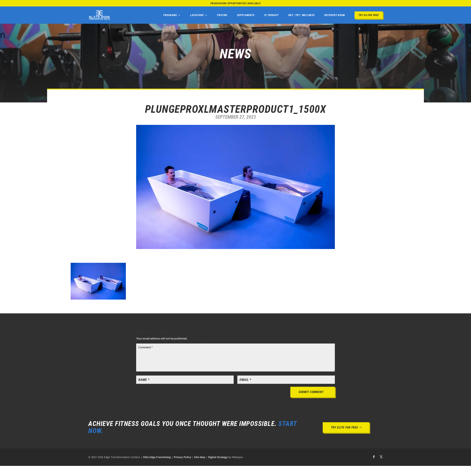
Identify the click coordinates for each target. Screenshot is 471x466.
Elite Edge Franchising (157, 457)
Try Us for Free (368, 15)
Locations (197, 15)
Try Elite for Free (344, 427)
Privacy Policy (182, 457)
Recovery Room (334, 15)
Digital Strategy (218, 457)
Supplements (245, 15)
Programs (170, 15)
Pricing (222, 15)
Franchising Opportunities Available (235, 3)
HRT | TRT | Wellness (301, 15)
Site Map (199, 457)
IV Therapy (271, 15)
